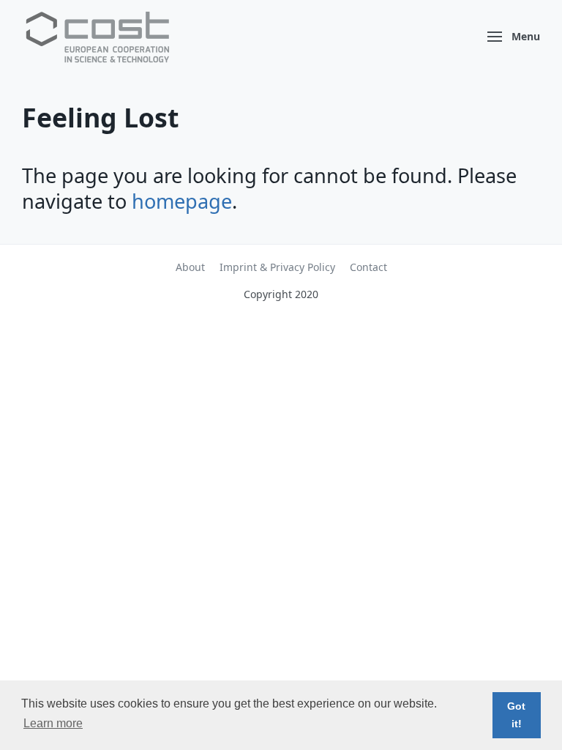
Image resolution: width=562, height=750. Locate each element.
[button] (514, 36)
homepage (182, 201)
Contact (368, 267)
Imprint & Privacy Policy (277, 267)
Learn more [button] (53, 723)
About (190, 267)
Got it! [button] (516, 714)
